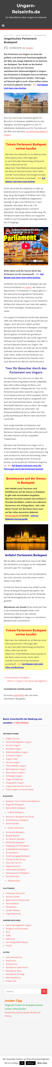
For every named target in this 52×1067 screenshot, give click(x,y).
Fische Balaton (12, 903)
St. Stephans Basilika (15, 839)
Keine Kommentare (24, 35)
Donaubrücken (12, 876)
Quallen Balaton (13, 910)
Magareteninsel (13, 866)
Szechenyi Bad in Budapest (17, 677)
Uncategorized (40, 35)
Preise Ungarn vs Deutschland (19, 789)
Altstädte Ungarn (13, 748)
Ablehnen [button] (30, 1063)
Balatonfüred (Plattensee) (17, 900)
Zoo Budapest (12, 852)
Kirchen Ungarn (13, 745)
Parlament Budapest (15, 832)
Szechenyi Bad (12, 823)
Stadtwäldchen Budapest (17, 849)
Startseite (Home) (14, 957)
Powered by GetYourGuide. (17, 1012)
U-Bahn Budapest (16, 812)
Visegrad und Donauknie (17, 928)
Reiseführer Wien (14, 970)
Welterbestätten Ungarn (17, 752)
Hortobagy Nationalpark (17, 942)
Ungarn (29, 48)
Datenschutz (11, 964)
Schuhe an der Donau (16, 859)
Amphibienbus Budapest (17, 820)
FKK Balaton (11, 907)
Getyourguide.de (13, 515)
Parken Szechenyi (16, 828)
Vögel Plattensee (13, 913)
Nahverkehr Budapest (16, 808)
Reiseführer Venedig (15, 974)
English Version (13, 738)
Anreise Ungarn (13, 762)
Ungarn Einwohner (14, 779)
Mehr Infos (42, 1063)
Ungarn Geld (11, 759)
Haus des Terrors (14, 862)
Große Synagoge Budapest (18, 856)
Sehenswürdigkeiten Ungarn (19, 742)
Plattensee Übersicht (15, 893)
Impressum (11, 960)
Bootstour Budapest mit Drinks (20, 816)
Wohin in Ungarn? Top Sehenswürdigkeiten (27, 681)
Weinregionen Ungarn (16, 769)
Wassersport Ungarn (15, 772)
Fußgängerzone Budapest (17, 845)
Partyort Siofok (12, 896)
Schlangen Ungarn (14, 776)
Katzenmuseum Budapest (17, 873)
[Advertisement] (20, 1040)
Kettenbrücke (14, 880)
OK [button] (22, 1063)
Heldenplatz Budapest (16, 869)
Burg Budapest (12, 835)
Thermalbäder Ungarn (16, 765)
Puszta (9, 945)
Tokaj (8, 935)
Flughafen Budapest (15, 804)
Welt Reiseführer (13, 977)
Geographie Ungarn (15, 782)
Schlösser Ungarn (14, 755)
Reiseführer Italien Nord (17, 967)
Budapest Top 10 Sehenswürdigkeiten (23, 801)
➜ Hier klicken (21, 722)
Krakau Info (11, 981)
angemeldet (18, 695)
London (28, 287)
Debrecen (10, 938)
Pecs (8, 932)
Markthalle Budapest (15, 842)
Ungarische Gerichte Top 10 (18, 786)
